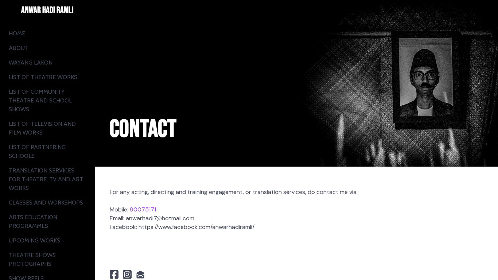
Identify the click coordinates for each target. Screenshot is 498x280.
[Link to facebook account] (114, 274)
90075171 (143, 209)
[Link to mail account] (140, 274)
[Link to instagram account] (127, 274)
